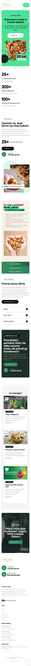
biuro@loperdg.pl (13, 575)
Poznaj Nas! (14, 35)
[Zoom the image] (7, 558)
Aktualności (9, 411)
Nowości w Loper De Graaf (15, 450)
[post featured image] (15, 402)
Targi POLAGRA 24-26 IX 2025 (14, 486)
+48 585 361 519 (13, 155)
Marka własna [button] (7, 315)
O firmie (3, 610)
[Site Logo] (6, 5)
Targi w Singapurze (12, 414)
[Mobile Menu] (26, 5)
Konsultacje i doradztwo (14, 271)
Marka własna (5, 615)
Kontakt (3, 619)
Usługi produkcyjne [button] (8, 321)
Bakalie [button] (5, 309)
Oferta (3, 612)
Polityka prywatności (15, 661)
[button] (4, 39)
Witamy (3, 608)
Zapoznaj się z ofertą (14, 268)
